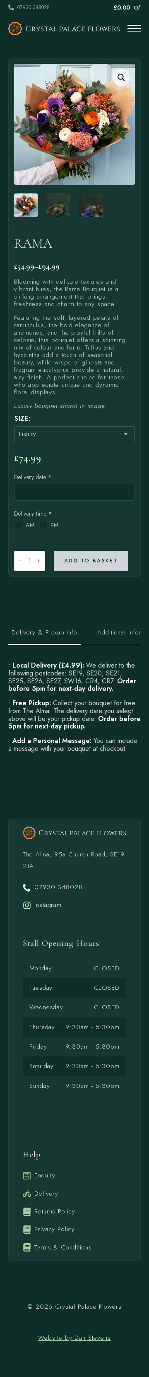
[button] (121, 78)
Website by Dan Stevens (74, 1337)
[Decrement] (20, 561)
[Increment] (38, 561)
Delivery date (32, 477)
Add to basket (91, 560)
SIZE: (22, 418)
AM (30, 525)
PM (54, 525)
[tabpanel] (74, 707)
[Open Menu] (134, 28)
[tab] (44, 632)
